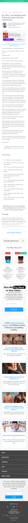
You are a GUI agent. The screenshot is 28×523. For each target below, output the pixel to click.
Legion (14, 25)
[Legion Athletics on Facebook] (10, 506)
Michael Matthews (17, 23)
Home (3, 12)
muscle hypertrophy (10, 223)
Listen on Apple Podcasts (9, 44)
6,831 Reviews (20, 271)
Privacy (12, 520)
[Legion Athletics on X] (7, 506)
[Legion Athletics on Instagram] (13, 506)
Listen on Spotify (20, 44)
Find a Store (6, 476)
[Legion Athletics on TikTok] (17, 506)
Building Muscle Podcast (18, 12)
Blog (6, 12)
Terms (16, 520)
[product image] (8, 259)
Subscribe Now (21, 1)
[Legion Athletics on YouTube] (20, 506)
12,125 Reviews (7, 271)
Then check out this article (17, 148)
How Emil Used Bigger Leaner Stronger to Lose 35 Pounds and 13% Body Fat (14, 349)
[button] (1, 1)
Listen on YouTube (14, 45)
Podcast (10, 12)
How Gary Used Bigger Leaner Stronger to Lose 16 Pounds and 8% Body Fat (14, 408)
